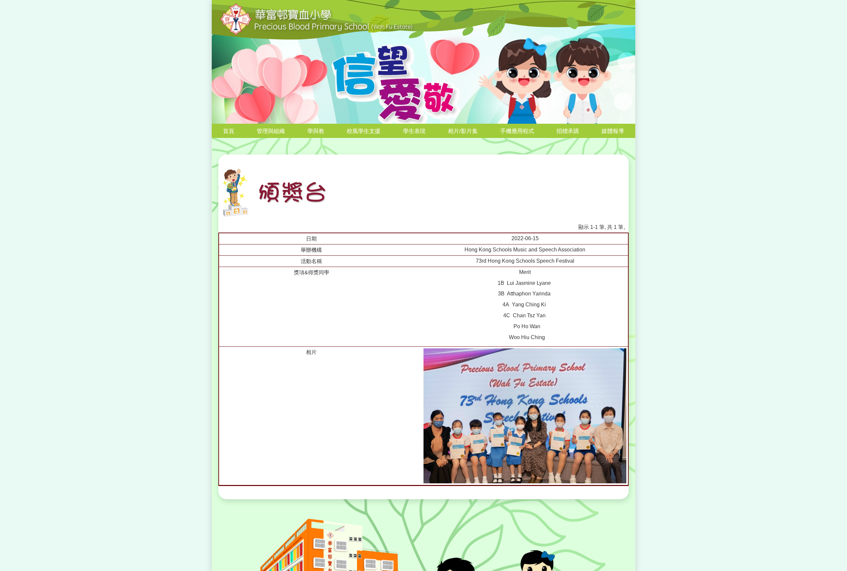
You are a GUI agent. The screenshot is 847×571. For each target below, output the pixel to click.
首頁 (228, 131)
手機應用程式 (517, 131)
